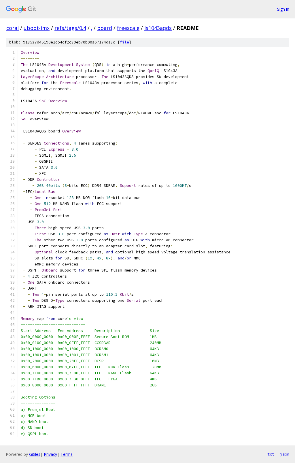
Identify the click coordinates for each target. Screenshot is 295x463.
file (124, 42)
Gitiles (34, 454)
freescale (128, 27)
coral (12, 27)
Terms (66, 454)
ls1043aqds (158, 27)
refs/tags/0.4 (70, 27)
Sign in (283, 9)
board (104, 27)
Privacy (50, 454)
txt (270, 454)
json (284, 454)
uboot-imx (37, 27)
